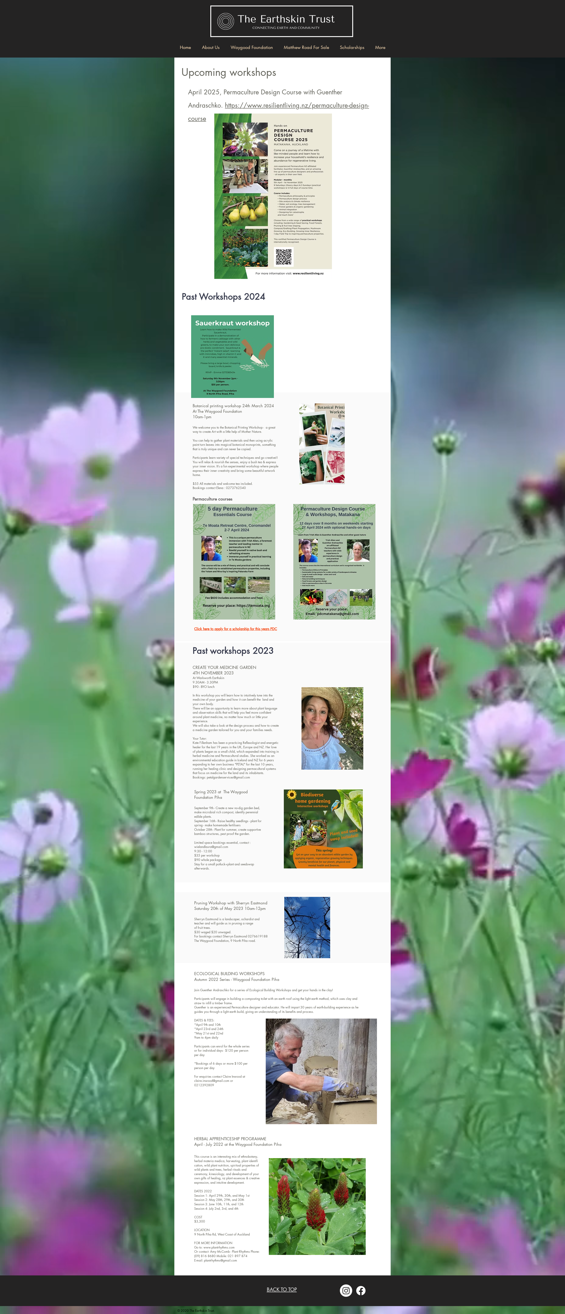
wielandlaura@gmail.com (211, 847)
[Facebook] (361, 1290)
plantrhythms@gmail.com (220, 1260)
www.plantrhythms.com (219, 1247)
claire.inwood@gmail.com (211, 1081)
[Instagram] (346, 1290)
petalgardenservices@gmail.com (228, 777)
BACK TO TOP (282, 1289)
